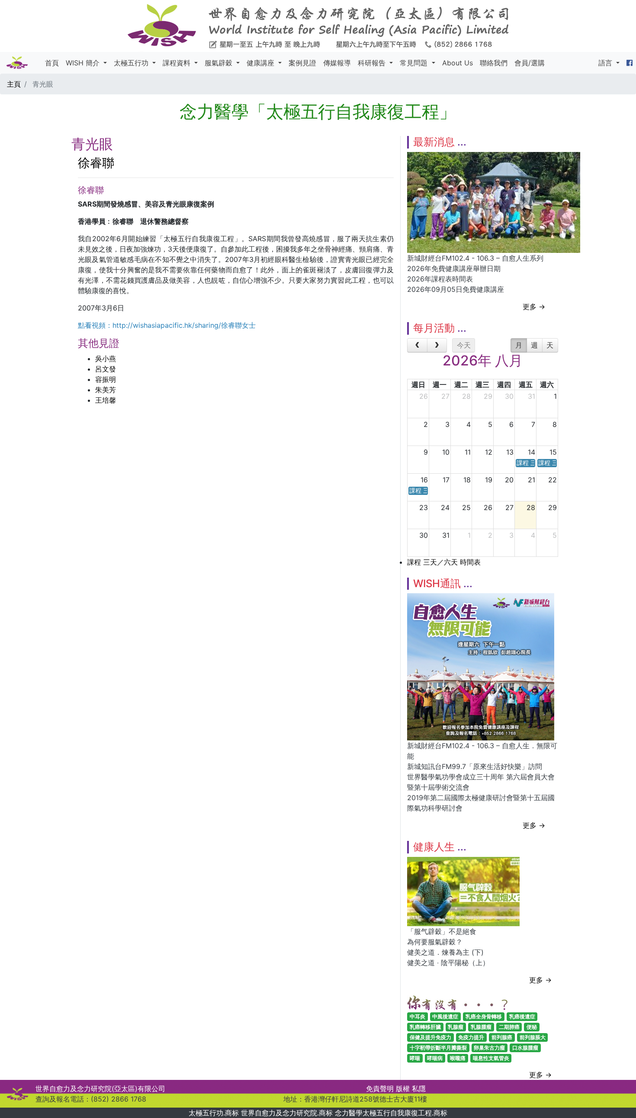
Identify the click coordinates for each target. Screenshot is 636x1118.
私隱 (419, 1088)
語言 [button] (606, 62)
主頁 (14, 84)
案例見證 (302, 62)
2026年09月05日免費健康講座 (455, 289)
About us (457, 62)
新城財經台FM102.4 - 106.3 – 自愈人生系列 (475, 258)
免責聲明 (380, 1088)
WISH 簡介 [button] (84, 62)
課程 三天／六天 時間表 (444, 562)
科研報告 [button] (373, 62)
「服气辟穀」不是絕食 (441, 931)
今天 (464, 345)
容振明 (105, 379)
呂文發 (105, 369)
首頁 (52, 62)
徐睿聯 (96, 162)
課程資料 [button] (178, 62)
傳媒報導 (337, 62)
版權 (403, 1088)
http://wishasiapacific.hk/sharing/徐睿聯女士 (184, 325)
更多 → (534, 306)
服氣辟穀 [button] (219, 62)
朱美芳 (105, 389)
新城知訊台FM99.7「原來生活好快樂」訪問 (474, 766)
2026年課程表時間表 (440, 279)
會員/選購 (529, 62)
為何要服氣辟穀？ (435, 941)
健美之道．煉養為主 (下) (445, 952)
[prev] (417, 345)
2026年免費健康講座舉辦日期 (454, 268)
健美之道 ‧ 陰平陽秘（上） (448, 962)
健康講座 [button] (261, 62)
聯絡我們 (494, 62)
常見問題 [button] (415, 62)
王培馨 (105, 400)
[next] (437, 345)
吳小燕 (105, 358)
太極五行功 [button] (132, 62)
